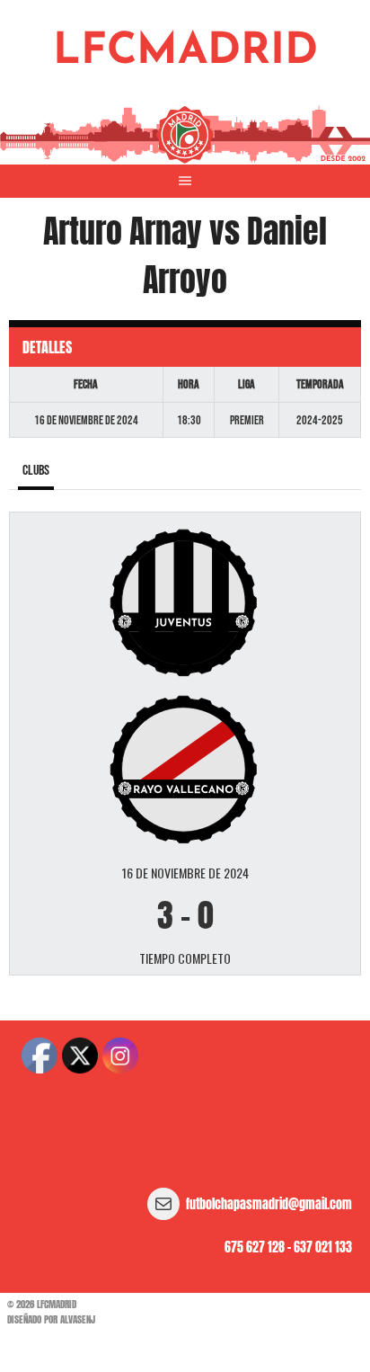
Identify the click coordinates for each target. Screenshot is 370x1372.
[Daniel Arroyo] (185, 768)
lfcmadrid (185, 52)
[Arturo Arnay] (185, 601)
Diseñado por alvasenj (51, 1319)
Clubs (35, 470)
